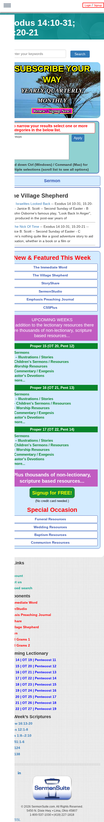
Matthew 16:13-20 (17, 723)
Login (88, 5)
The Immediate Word (50, 267)
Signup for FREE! (52, 492)
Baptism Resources (50, 535)
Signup (98, 5)
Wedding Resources (50, 527)
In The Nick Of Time (24, 226)
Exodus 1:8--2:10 (17, 735)
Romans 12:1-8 (15, 729)
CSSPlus (50, 307)
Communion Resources (50, 542)
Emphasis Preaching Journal (50, 299)
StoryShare (50, 283)
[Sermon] (39, 137)
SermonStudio (50, 291)
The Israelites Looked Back (29, 204)
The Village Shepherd (50, 275)
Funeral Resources (50, 519)
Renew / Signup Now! (52, 111)
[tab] (52, 267)
